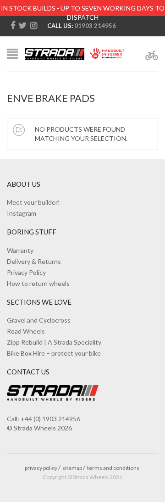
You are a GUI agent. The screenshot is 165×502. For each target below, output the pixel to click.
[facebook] (13, 26)
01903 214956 (95, 25)
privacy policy (41, 467)
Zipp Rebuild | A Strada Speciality (54, 342)
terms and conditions (113, 467)
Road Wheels (26, 331)
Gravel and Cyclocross (39, 320)
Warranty (20, 250)
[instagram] (33, 26)
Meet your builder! (33, 202)
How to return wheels (38, 283)
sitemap (72, 467)
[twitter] (23, 26)
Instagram (21, 213)
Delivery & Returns (34, 261)
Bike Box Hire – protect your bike (54, 353)
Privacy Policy (26, 272)
